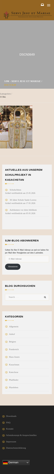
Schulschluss (15, 190)
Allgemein (13, 326)
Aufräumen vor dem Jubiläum (23, 210)
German (13, 462)
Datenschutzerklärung (16, 448)
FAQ (8, 422)
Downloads (11, 416)
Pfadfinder (13, 380)
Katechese (13, 372)
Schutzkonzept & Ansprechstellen (21, 435)
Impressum (11, 441)
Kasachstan (14, 364)
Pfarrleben (13, 387)
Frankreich (14, 349)
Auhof (12, 334)
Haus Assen (14, 357)
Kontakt (9, 429)
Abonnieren (13, 267)
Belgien (12, 342)
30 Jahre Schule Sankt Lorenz (23, 200)
